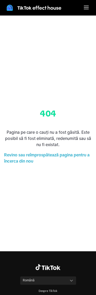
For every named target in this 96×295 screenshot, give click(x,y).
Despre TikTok (48, 290)
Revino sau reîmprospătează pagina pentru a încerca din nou (47, 158)
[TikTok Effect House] (33, 7)
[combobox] (48, 280)
